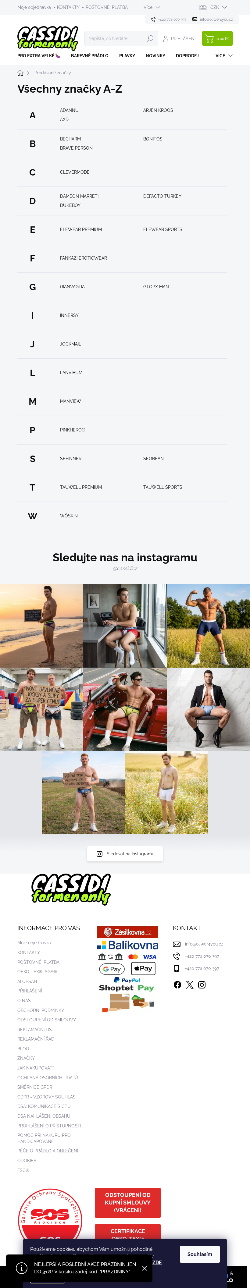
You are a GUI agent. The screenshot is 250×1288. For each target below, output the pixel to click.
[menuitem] (41, 56)
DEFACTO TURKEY (162, 196)
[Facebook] (177, 983)
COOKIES (26, 1160)
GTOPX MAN (156, 286)
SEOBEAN (153, 458)
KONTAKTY (68, 7)
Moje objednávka (34, 7)
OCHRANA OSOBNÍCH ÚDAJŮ (47, 1077)
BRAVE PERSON (76, 148)
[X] (189, 983)
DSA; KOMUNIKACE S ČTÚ (44, 1106)
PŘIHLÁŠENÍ (29, 990)
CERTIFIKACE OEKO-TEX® (128, 1235)
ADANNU (69, 110)
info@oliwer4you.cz (204, 944)
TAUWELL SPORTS (162, 487)
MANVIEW (70, 401)
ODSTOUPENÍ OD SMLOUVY (46, 1019)
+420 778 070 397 (202, 956)
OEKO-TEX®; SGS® (37, 971)
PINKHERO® (72, 430)
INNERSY (69, 315)
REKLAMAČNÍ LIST (36, 1029)
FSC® (23, 1170)
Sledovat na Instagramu (130, 853)
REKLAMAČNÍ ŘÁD (35, 1039)
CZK (214, 7)
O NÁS (24, 1000)
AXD (64, 119)
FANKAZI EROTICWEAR (83, 258)
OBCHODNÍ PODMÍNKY (40, 1010)
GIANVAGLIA (72, 286)
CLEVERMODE (75, 172)
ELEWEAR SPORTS (162, 229)
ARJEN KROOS (158, 110)
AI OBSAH (27, 981)
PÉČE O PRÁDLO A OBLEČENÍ (47, 1150)
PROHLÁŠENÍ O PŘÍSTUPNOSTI (49, 1125)
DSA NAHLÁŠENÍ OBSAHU (43, 1116)
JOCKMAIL (70, 344)
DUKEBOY (70, 205)
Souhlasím (200, 1254)
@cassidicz (125, 568)
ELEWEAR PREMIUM (81, 229)
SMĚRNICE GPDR (34, 1087)
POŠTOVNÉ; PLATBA (107, 7)
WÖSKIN (69, 515)
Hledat (150, 38)
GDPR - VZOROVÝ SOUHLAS (46, 1097)
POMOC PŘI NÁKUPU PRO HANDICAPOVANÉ (44, 1138)
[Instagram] (201, 983)
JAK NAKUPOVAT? (36, 1068)
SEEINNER (70, 458)
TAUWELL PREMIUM (81, 487)
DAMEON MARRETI (79, 196)
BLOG (23, 1048)
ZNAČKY (26, 1058)
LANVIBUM (71, 372)
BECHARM (70, 139)
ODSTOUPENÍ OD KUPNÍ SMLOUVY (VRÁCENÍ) (128, 1202)
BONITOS (152, 139)
